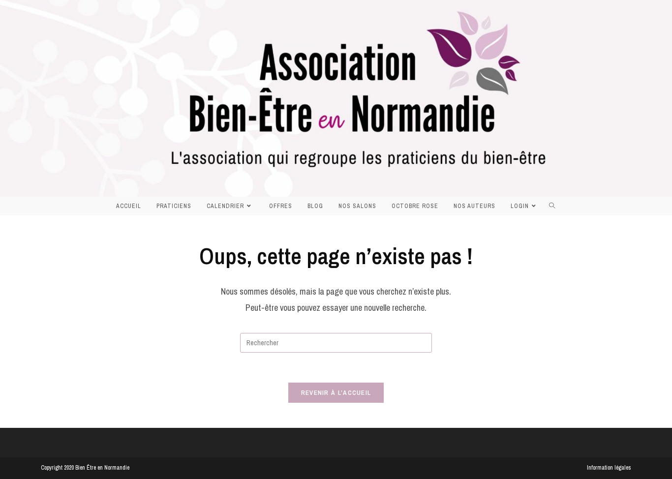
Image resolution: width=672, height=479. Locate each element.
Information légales (609, 468)
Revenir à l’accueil (336, 393)
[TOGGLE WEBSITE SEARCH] (555, 206)
